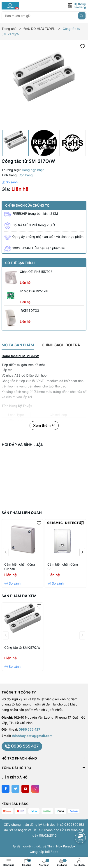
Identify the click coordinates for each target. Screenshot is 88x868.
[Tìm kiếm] (82, 15)
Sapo (54, 852)
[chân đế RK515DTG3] (11, 277)
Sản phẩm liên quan (22, 512)
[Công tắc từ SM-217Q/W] (22, 623)
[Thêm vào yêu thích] (82, 46)
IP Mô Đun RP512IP (34, 291)
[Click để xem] (44, 84)
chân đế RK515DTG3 (36, 272)
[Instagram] (35, 789)
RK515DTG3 (29, 310)
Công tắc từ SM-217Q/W (22, 647)
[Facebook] (5, 789)
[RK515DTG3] (11, 317)
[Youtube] (25, 789)
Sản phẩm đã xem (19, 596)
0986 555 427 (29, 729)
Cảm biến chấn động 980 (62, 566)
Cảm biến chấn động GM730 (19, 566)
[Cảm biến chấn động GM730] (22, 539)
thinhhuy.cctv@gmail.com (32, 736)
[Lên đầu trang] (81, 826)
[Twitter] (15, 789)
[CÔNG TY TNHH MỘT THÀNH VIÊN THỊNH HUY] (22, 5)
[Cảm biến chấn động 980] (65, 539)
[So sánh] (10, 182)
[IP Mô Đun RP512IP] (11, 295)
